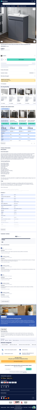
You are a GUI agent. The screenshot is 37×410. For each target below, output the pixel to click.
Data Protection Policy (19, 407)
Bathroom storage (11, 340)
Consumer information (18, 408)
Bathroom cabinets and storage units (18, 340)
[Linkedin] (1, 387)
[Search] (3, 3)
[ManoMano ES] (8, 398)
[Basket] (34, 1)
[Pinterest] (8, 387)
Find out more (25, 372)
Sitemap (8, 407)
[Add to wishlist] (34, 41)
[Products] (1, 4)
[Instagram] (6, 387)
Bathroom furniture (8, 340)
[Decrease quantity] (2, 59)
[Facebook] (4, 387)
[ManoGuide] (34, 407)
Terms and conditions (32, 407)
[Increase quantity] (6, 59)
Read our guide (31, 325)
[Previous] (31, 143)
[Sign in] (32, 1)
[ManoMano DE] (6, 398)
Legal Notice (12, 407)
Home (1, 340)
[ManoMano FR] (1, 398)
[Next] (34, 143)
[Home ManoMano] (16, 1)
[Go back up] (33, 398)
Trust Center (25, 407)
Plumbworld (4, 83)
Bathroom (4, 340)
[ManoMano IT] (4, 398)
